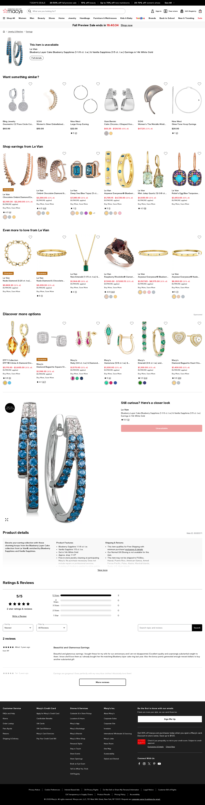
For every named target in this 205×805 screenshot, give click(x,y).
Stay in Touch (75, 749)
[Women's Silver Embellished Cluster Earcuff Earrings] (52, 99)
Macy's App (74, 724)
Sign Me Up (170, 719)
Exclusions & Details (156, 747)
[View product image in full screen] (6, 519)
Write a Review (19, 616)
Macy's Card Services (45, 734)
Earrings (29, 32)
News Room (109, 744)
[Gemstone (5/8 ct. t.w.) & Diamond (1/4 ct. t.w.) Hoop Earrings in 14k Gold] (119, 339)
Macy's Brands (76, 734)
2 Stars (56, 610)
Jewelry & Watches (15, 32)
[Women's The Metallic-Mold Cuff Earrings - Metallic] (153, 99)
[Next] (199, 100)
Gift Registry (75, 774)
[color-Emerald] (77, 378)
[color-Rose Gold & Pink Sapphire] (119, 213)
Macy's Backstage (77, 729)
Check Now (170, 747)
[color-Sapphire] (81, 378)
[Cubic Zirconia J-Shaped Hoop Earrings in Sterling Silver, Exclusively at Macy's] (119, 99)
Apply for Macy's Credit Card (48, 714)
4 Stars (56, 600)
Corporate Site (109, 724)
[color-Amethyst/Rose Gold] (86, 213)
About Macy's (109, 714)
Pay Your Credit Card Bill (46, 739)
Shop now (126, 25)
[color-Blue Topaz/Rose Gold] (72, 213)
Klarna (5, 719)
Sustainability (109, 754)
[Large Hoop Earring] (85, 99)
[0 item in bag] (200, 11)
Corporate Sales (110, 719)
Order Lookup (8, 724)
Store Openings (76, 759)
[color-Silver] (106, 133)
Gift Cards (40, 724)
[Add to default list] (30, 84)
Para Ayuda (7, 729)
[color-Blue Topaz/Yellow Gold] (77, 213)
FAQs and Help (9, 714)
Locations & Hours (77, 719)
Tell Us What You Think (79, 769)
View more (103, 570)
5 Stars (56, 595)
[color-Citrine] (5, 382)
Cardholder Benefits (44, 719)
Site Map (107, 749)
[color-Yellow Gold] (14, 217)
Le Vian (33, 49)
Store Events (75, 754)
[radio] (106, 133)
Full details (37, 58)
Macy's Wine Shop (77, 739)
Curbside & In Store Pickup (80, 714)
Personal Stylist (76, 744)
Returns (6, 734)
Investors (107, 729)
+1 (94, 213)
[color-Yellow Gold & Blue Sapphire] (106, 213)
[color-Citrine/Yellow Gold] (90, 213)
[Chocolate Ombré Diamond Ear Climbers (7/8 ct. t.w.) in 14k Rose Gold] (18, 169)
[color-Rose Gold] (5, 217)
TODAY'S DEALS (37, 3)
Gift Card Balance (44, 729)
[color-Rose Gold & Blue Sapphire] (115, 213)
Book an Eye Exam (77, 764)
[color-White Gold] (9, 217)
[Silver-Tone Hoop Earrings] (187, 99)
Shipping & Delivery (10, 739)
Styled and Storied (111, 759)
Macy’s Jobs (109, 739)
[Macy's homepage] (4, 31)
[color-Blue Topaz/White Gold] (81, 213)
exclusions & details (134, 549)
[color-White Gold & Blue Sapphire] (111, 213)
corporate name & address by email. (146, 799)
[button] (52, 462)
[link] (18, 125)
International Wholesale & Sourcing (118, 734)
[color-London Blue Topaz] (9, 382)
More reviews (102, 682)
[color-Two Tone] (111, 133)
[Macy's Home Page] (12, 11)
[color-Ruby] (72, 378)
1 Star (56, 615)
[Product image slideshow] (52, 462)
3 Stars (56, 605)
